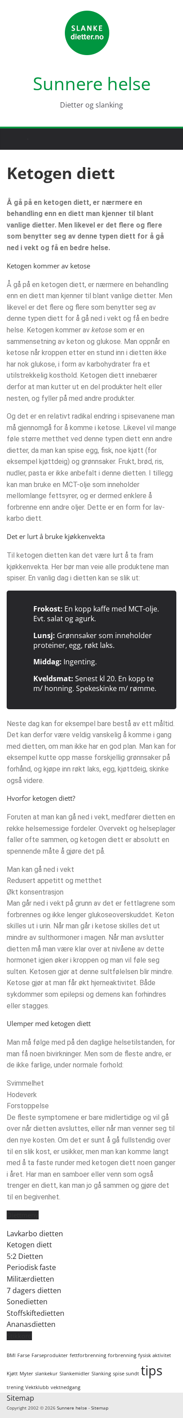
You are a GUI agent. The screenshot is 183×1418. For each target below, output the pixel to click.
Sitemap (20, 1398)
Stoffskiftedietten (35, 1313)
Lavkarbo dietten (35, 1233)
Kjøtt (12, 1373)
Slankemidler (75, 1373)
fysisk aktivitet (154, 1355)
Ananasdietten (31, 1324)
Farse (23, 1355)
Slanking (101, 1373)
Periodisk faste (31, 1267)
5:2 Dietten (25, 1256)
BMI (11, 1355)
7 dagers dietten (34, 1290)
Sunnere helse (92, 83)
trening (15, 1387)
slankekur (46, 1373)
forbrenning (122, 1355)
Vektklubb (37, 1387)
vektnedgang (65, 1387)
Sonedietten (27, 1301)
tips (152, 1370)
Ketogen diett (29, 1245)
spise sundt (126, 1373)
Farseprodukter (50, 1355)
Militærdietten (30, 1279)
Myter (26, 1373)
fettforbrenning (88, 1355)
